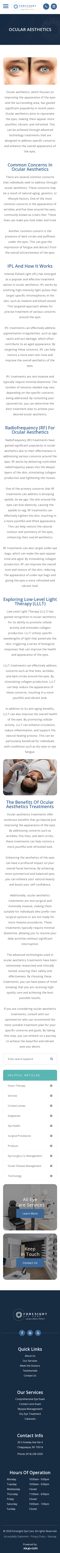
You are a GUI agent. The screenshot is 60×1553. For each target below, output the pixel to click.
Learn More (30, 1213)
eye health (14, 1125)
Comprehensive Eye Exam (30, 1399)
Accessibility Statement (16, 1536)
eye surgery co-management (25, 1156)
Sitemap (52, 1536)
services (12, 1095)
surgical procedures (19, 1136)
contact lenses (17, 1105)
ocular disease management (24, 1166)
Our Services (30, 1360)
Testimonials (30, 1370)
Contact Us (30, 1263)
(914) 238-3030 (34, 1454)
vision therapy (16, 1085)
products (13, 1146)
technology (15, 1176)
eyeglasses (14, 1115)
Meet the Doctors (30, 1365)
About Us (30, 1356)
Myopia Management (30, 1409)
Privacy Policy (38, 1536)
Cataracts (30, 1418)
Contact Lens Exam (30, 1404)
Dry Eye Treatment (30, 1414)
